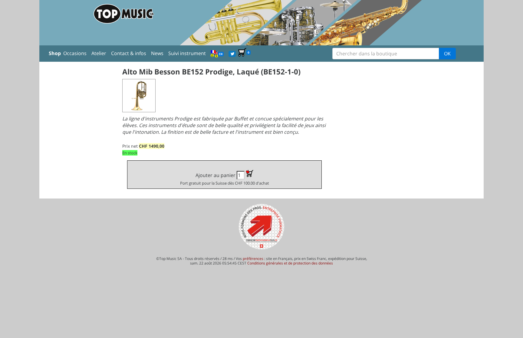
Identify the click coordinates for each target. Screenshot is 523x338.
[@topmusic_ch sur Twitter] (232, 53)
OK (447, 53)
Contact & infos (128, 53)
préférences (253, 258)
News (157, 53)
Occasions (75, 53)
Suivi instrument (187, 53)
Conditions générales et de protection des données (290, 263)
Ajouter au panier (224, 179)
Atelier (98, 53)
